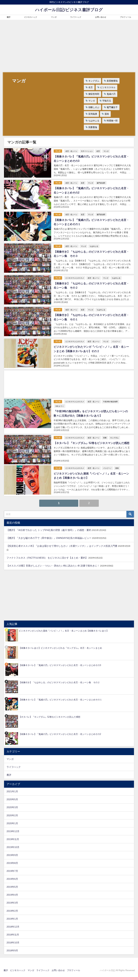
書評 (8, 17)
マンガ (54, 17)
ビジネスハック (30, 17)
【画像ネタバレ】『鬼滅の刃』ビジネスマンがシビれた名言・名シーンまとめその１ (60, 700)
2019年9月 (12, 855)
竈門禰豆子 (112, 107)
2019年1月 (12, 919)
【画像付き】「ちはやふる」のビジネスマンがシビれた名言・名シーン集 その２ (59, 682)
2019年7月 (12, 871)
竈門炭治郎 (101, 183)
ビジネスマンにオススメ (74, 278)
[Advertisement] (69, 45)
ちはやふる (93, 121)
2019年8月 (12, 863)
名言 (90, 87)
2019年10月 (13, 847)
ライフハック (75, 17)
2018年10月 (13, 942)
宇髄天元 (106, 101)
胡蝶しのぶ (93, 107)
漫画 (107, 114)
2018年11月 (13, 934)
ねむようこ (60, 406)
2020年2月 (12, 815)
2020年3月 (12, 807)
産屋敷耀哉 (112, 81)
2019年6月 (12, 879)
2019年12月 (13, 831)
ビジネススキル (107, 87)
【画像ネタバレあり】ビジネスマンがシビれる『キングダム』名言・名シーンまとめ (60, 648)
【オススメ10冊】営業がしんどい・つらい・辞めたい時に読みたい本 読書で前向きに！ (53, 565)
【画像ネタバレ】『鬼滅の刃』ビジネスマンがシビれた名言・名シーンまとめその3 (60, 665)
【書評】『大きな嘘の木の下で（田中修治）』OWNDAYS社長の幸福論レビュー (49, 538)
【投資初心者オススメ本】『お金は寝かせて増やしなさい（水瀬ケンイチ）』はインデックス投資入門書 (62, 546)
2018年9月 (12, 950)
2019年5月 (12, 887)
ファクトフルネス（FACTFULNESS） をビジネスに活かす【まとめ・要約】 (47, 558)
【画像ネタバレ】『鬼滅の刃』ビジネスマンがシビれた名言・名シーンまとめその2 (60, 734)
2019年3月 (12, 903)
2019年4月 (12, 895)
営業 (105, 438)
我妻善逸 (92, 127)
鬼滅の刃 (111, 94)
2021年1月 (12, 791)
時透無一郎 (112, 121)
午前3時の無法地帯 (110, 401)
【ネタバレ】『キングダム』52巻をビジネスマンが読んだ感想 (91, 443)
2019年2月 (12, 911)
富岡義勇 (92, 114)
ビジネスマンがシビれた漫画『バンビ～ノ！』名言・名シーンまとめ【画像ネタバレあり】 (64, 631)
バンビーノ (116, 341)
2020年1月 (12, 823)
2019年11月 (13, 839)
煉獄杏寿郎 (93, 94)
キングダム (93, 81)
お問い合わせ (100, 17)
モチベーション (87, 151)
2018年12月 (13, 926)
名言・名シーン (71, 151)
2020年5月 (12, 799)
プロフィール (125, 17)
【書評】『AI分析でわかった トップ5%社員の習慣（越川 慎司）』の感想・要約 (49, 530)
